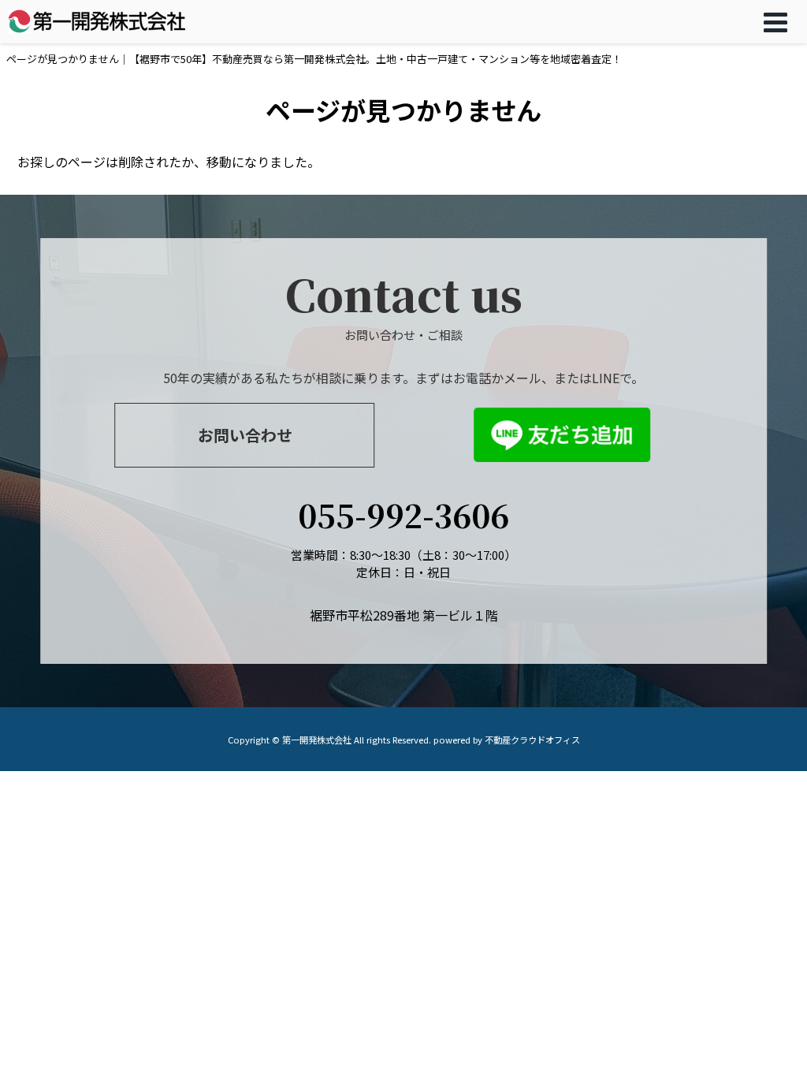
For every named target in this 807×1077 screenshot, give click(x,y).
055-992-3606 (403, 514)
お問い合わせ (245, 434)
